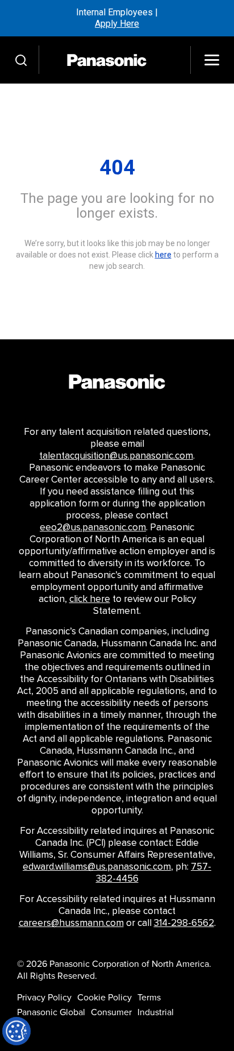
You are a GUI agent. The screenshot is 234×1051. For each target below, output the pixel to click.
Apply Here (117, 23)
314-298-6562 (184, 923)
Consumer (111, 1012)
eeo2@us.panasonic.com (93, 527)
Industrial (155, 1012)
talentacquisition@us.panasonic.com (116, 456)
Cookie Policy (104, 997)
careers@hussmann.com (71, 923)
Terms (149, 997)
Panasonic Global (51, 1012)
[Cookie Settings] (16, 1031)
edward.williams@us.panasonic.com (97, 867)
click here (89, 599)
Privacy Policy (44, 997)
